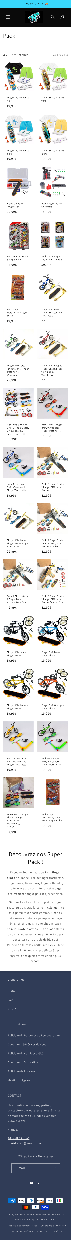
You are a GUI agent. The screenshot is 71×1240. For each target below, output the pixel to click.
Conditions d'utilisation (23, 1062)
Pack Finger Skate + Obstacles (51, 205)
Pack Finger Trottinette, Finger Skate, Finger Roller (52, 817)
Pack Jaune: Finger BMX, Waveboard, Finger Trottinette (17, 761)
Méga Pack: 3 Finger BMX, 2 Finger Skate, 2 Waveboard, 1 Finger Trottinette (18, 429)
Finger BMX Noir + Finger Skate (16, 654)
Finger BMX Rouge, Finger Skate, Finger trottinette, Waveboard (52, 370)
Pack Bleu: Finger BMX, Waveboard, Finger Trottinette (16, 487)
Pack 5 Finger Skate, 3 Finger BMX (18, 258)
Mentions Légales (19, 1080)
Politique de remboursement (41, 1219)
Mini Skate (20, 1214)
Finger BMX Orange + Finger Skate (52, 707)
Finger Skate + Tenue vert (52, 99)
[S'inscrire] (55, 1168)
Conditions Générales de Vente (27, 1044)
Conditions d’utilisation (53, 1225)
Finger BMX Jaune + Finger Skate (17, 707)
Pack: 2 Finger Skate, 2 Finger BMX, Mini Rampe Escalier (52, 543)
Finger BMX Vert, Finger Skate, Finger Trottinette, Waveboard (18, 370)
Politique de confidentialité (23, 1225)
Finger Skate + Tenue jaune (52, 152)
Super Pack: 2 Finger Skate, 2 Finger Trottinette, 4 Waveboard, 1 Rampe (18, 820)
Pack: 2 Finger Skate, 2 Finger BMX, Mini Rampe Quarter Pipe (52, 599)
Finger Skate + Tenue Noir (18, 99)
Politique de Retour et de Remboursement (35, 1035)
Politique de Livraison (22, 1071)
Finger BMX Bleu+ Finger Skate (50, 654)
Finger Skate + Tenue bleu (18, 152)
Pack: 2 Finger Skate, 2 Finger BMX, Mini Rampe (52, 487)
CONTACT (14, 1009)
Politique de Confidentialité (25, 1053)
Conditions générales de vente (26, 1231)
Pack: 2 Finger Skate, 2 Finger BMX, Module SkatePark (18, 599)
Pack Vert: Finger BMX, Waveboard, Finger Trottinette (51, 761)
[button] (8, 17)
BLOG (11, 991)
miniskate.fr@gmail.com (24, 1143)
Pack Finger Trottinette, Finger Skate (17, 312)
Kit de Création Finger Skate (15, 205)
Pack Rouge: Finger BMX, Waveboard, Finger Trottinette (51, 427)
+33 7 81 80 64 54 (18, 1138)
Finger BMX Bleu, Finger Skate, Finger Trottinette (52, 312)
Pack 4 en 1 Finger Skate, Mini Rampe (51, 258)
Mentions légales (55, 1231)
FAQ (10, 1000)
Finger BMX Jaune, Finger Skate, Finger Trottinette (18, 543)
